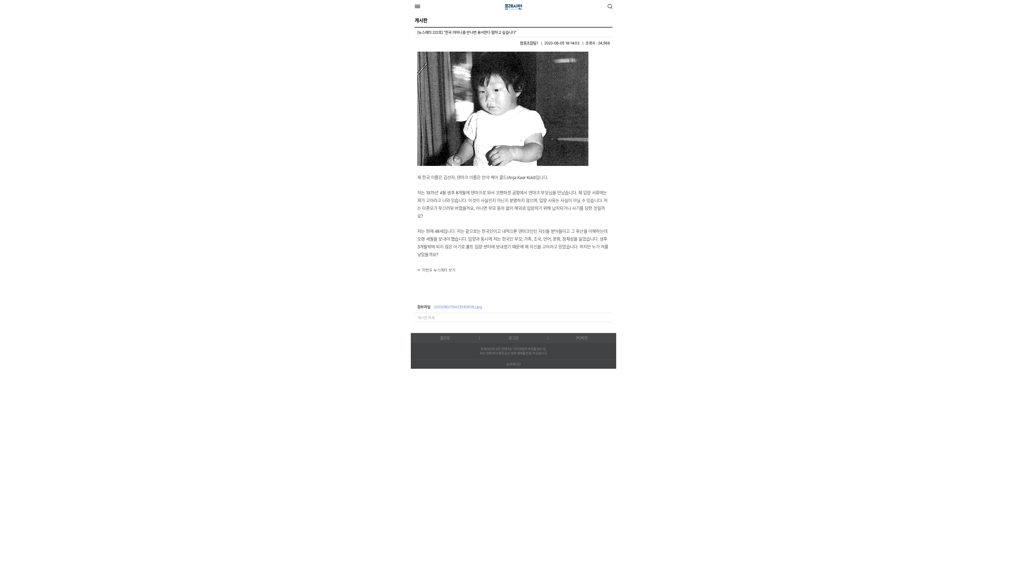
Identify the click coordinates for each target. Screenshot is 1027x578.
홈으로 (445, 338)
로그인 (514, 338)
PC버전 (582, 338)
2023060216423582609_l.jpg (458, 307)
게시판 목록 (426, 317)
